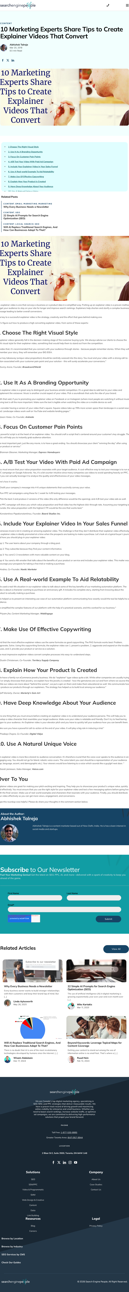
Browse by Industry (12, 1246)
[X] (7, 60)
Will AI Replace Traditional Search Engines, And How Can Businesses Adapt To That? (30, 229)
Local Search (24, 224)
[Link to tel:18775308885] (107, 5)
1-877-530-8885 (69, 1132)
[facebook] (53, 1162)
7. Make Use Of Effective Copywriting (26, 176)
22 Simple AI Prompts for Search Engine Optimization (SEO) (25, 217)
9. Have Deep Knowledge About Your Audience (30, 186)
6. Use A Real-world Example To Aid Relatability (31, 171)
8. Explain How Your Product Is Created (27, 181)
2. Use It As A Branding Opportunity (25, 152)
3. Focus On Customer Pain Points (24, 157)
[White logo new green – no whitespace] (16, 1279)
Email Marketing (26, 204)
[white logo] (64, 1090)
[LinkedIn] (12, 60)
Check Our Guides (11, 1262)
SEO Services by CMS (13, 1254)
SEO (17, 212)
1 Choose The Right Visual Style (23, 147)
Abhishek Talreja (19, 818)
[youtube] (75, 1162)
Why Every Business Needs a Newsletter (26, 206)
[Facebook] (2, 60)
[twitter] (58, 1162)
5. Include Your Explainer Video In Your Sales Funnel (33, 166)
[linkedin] (64, 1162)
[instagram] (70, 1162)
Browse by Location (12, 1238)
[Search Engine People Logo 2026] (18, 2)
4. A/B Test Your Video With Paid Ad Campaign (30, 161)
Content (6, 23)
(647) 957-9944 (75, 1137)
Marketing (45, 204)
